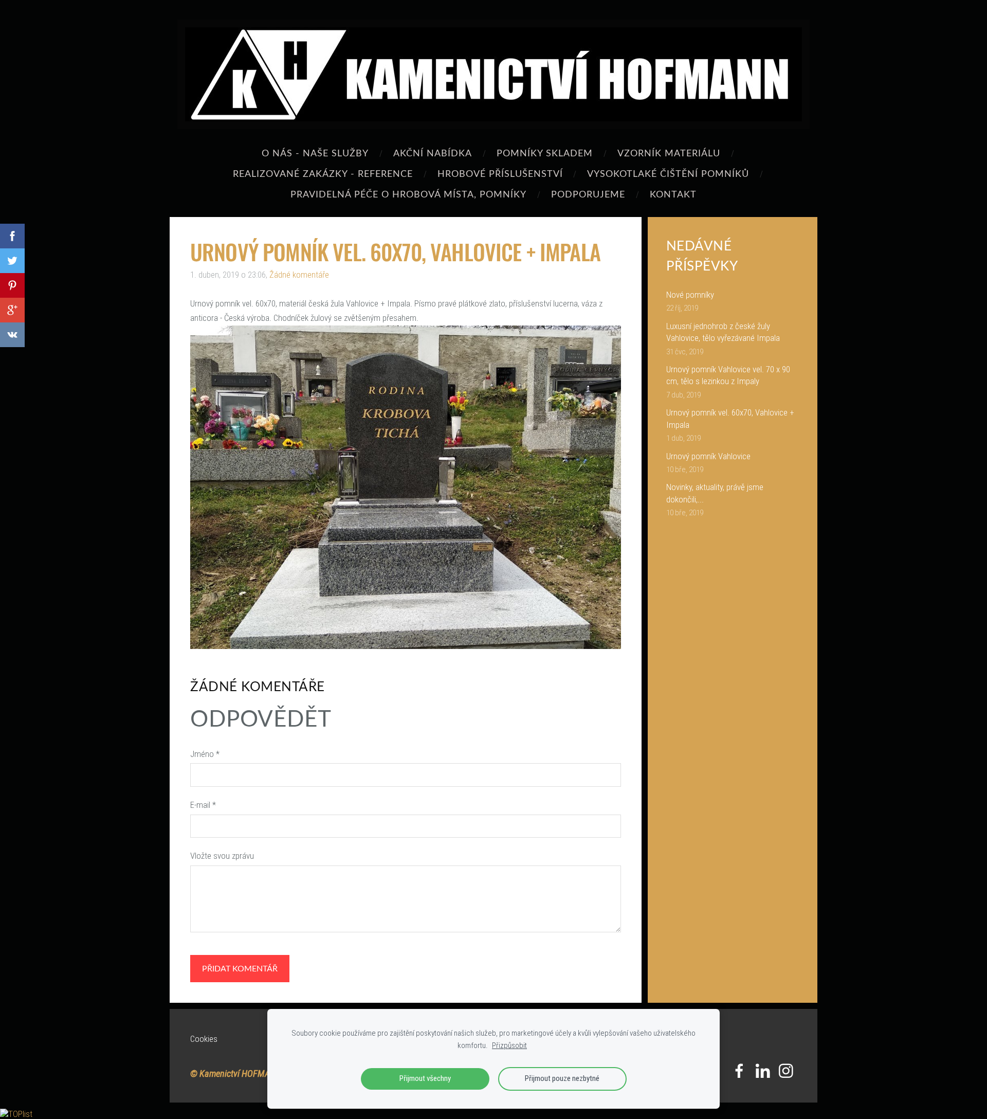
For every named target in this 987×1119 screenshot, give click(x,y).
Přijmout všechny (425, 1078)
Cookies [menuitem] (203, 1039)
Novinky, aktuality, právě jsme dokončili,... (714, 493)
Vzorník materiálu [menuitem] (668, 152)
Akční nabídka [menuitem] (432, 152)
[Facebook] (739, 1070)
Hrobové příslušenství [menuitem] (500, 173)
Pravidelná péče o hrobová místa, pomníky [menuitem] (408, 193)
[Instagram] (786, 1070)
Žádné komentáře (299, 274)
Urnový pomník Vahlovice (708, 456)
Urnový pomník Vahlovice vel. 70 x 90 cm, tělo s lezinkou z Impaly (728, 375)
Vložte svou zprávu (222, 856)
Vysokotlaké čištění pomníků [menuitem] (668, 173)
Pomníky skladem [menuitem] (545, 152)
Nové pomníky (690, 295)
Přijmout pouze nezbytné (562, 1078)
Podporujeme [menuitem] (588, 193)
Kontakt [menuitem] (673, 193)
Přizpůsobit (509, 1045)
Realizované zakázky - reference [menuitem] (323, 173)
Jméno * (205, 754)
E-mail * (203, 805)
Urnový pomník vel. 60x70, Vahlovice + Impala (730, 418)
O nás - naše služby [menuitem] (315, 152)
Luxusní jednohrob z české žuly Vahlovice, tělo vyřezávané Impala (723, 332)
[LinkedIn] (763, 1070)
